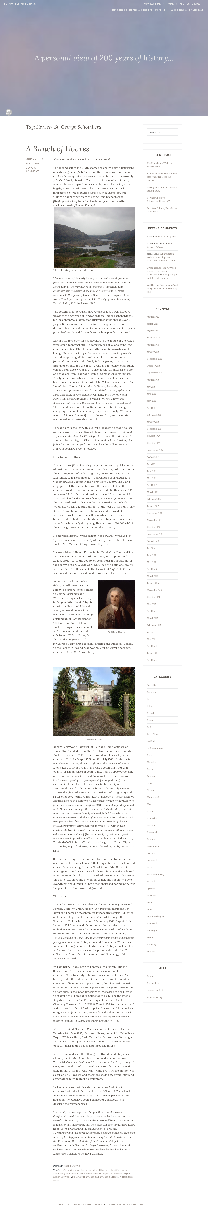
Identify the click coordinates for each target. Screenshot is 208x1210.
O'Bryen (76, 1165)
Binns (150, 720)
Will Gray (151, 285)
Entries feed (153, 983)
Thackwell (152, 923)
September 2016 (155, 534)
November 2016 (155, 520)
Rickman (151, 895)
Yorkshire (152, 951)
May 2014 (151, 639)
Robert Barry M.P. (62, 1176)
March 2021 (152, 323)
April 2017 (152, 485)
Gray (149, 783)
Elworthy (151, 762)
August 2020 (153, 330)
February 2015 (154, 625)
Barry (150, 699)
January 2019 (153, 351)
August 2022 (153, 316)
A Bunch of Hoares (57, 149)
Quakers (151, 888)
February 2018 (154, 415)
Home (170, 4)
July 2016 (151, 548)
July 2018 (151, 386)
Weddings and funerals (187, 10)
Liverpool (152, 832)
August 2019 (153, 344)
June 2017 (151, 471)
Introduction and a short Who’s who (138, 10)
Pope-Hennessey (155, 874)
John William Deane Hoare (79, 1173)
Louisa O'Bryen (101, 1173)
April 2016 (152, 569)
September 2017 (155, 450)
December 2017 (154, 428)
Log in (150, 976)
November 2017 (154, 435)
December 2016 (154, 513)
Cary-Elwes (153, 734)
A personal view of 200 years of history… (104, 58)
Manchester (153, 846)
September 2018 (155, 372)
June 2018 (151, 393)
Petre (150, 867)
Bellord (150, 706)
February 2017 (154, 499)
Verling (150, 937)
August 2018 (153, 380)
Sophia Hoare (111, 1176)
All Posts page (190, 4)
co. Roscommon (155, 748)
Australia (151, 685)
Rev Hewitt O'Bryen (120, 1173)
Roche (150, 902)
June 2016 (151, 555)
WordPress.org (154, 997)
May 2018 (151, 400)
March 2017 (152, 492)
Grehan (150, 790)
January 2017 (153, 506)
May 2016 (151, 562)
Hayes (150, 804)
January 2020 (153, 337)
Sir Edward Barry (81, 1176)
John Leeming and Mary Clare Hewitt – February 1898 (162, 288)
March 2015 (152, 618)
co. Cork (151, 741)
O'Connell (152, 860)
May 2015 (151, 604)
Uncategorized (154, 930)
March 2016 (152, 576)
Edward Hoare (99, 1170)
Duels (149, 755)
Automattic (141, 1205)
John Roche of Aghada (165, 236)
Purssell (151, 881)
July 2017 (151, 464)
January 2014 (153, 653)
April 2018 (152, 408)
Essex (150, 769)
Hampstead (153, 797)
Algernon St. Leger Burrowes (76, 1170)
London (151, 839)
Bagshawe (152, 692)
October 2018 (153, 365)
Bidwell (150, 713)
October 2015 (153, 597)
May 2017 (151, 478)
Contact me (152, 4)
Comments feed (155, 990)
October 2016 (154, 527)
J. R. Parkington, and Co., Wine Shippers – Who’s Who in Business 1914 (161, 257)
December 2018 (154, 358)
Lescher (151, 825)
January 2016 (153, 583)
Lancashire (152, 818)
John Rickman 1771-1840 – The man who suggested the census (162, 177)
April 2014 (152, 646)
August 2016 (153, 541)
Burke (150, 727)
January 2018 (153, 422)
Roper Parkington (156, 916)
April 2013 (152, 660)
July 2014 (151, 632)
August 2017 (153, 457)
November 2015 (154, 590)
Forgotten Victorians (20, 4)
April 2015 (152, 611)
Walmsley (151, 944)
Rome (150, 909)
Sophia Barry (97, 1176)
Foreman (151, 776)
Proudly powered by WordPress (80, 1205)
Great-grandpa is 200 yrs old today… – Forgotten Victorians (161, 271)
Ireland (67, 1165)
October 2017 (153, 443)
